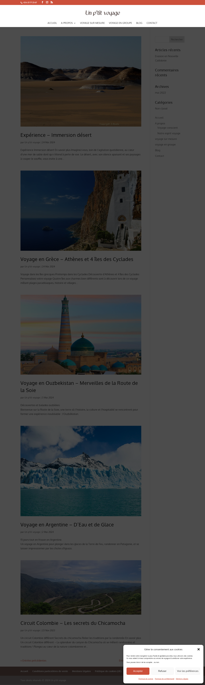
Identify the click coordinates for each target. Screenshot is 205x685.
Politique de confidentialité (164, 679)
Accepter (138, 671)
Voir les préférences (187, 671)
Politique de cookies (146, 679)
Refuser (162, 671)
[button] (198, 649)
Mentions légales (182, 679)
